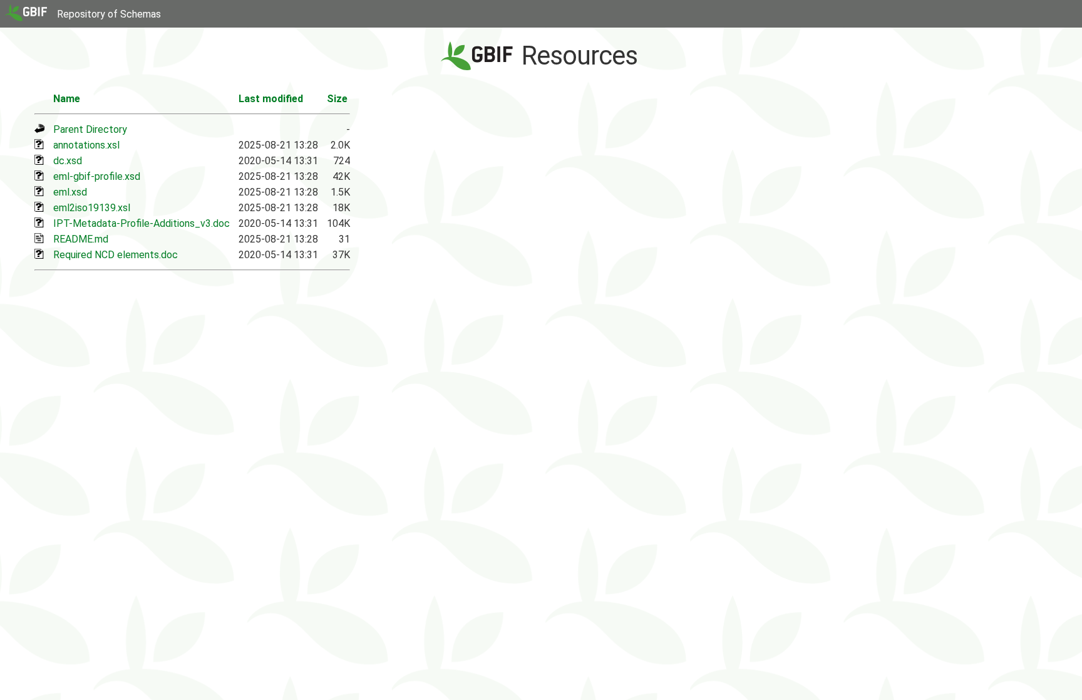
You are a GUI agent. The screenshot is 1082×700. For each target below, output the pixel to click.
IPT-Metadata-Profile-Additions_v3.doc (141, 223)
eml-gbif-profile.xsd (96, 176)
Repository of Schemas (109, 14)
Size (337, 99)
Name (66, 99)
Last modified (271, 99)
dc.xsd (67, 161)
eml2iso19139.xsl (91, 208)
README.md (80, 239)
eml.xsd (70, 192)
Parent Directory (90, 129)
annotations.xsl (86, 145)
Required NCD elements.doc (115, 255)
